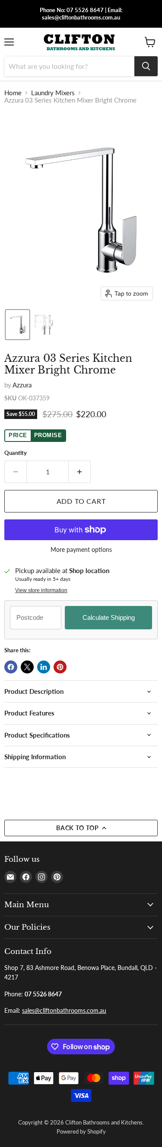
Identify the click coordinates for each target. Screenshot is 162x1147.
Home (13, 93)
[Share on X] (27, 666)
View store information (41, 590)
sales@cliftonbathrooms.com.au (64, 1010)
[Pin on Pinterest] (60, 666)
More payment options (81, 549)
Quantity (15, 453)
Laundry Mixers (53, 93)
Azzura (22, 385)
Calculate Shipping (109, 617)
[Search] (146, 66)
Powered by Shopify (81, 1131)
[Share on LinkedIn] (43, 666)
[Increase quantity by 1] (80, 472)
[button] (17, 324)
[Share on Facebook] (10, 666)
